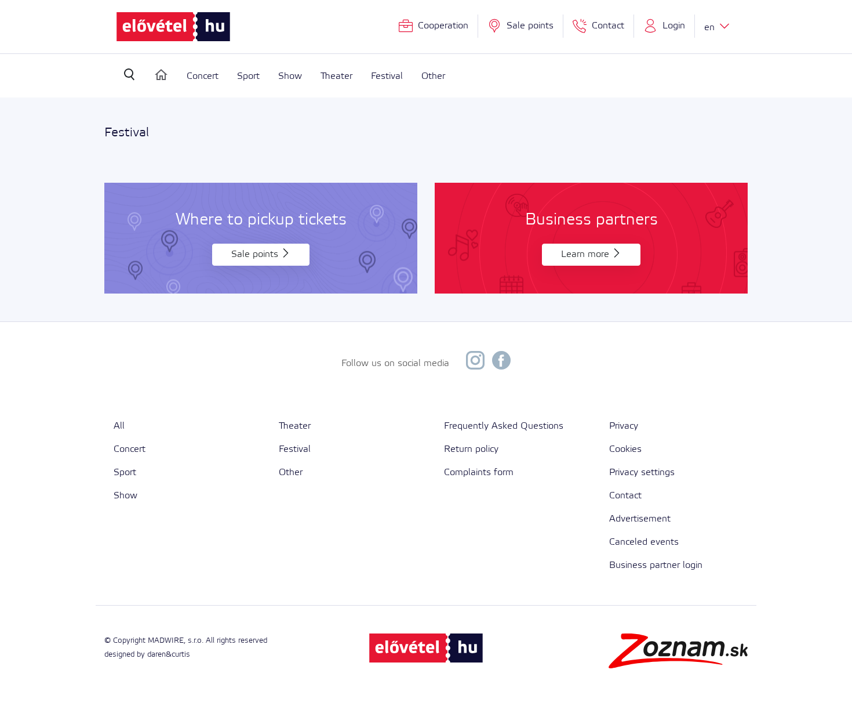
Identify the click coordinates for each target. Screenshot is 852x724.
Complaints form (479, 472)
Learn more (586, 254)
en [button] (711, 27)
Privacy (623, 426)
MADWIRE (166, 641)
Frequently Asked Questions (503, 426)
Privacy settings (642, 472)
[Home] (161, 74)
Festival (387, 76)
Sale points (256, 254)
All (119, 426)
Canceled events (644, 542)
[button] (664, 26)
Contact (625, 495)
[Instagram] (475, 363)
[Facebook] (501, 363)
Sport (248, 76)
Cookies (625, 449)
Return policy (471, 449)
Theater (336, 76)
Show (290, 76)
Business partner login (655, 565)
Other (433, 76)
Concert (203, 76)
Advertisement (640, 519)
